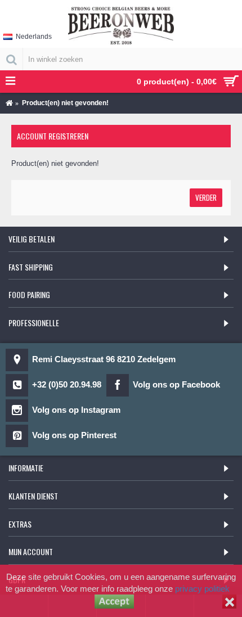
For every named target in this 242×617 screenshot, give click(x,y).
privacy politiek (202, 588)
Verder (206, 197)
